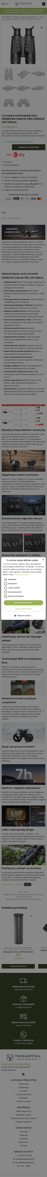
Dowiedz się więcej (21, 574)
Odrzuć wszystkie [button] (23, 609)
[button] (23, 615)
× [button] (43, 559)
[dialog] (23, 588)
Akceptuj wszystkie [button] (23, 603)
